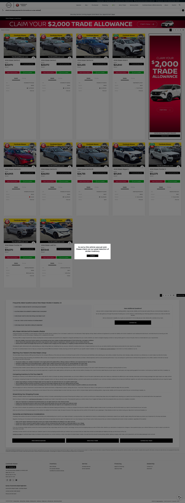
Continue (92, 255)
